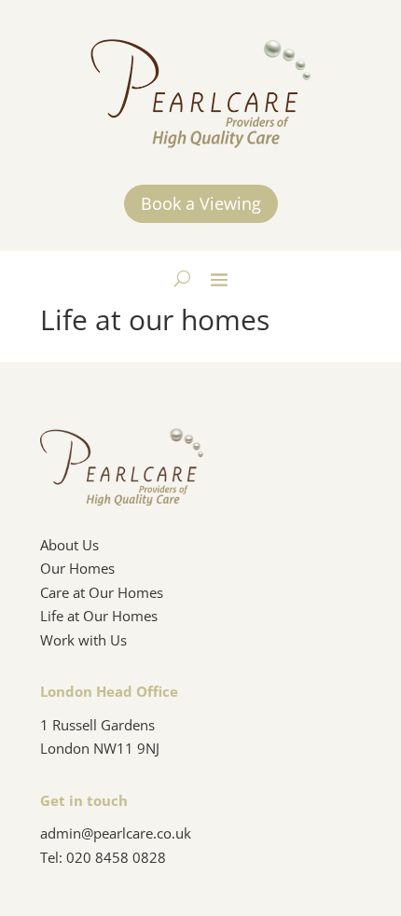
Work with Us (83, 640)
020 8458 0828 (116, 857)
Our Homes (77, 568)
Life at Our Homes (99, 615)
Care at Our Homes (101, 592)
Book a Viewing (201, 203)
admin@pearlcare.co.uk (115, 833)
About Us (69, 544)
